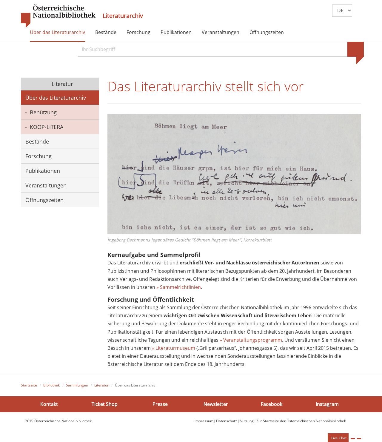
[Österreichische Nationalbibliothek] (58, 16)
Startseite (29, 385)
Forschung (138, 32)
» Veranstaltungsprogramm (251, 340)
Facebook (271, 404)
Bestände (105, 32)
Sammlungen (77, 385)
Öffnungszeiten (266, 32)
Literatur (61, 83)
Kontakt (49, 404)
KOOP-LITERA (46, 126)
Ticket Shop (105, 404)
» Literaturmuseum (174, 348)
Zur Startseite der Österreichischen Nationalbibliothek (301, 420)
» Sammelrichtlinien (178, 287)
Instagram (327, 404)
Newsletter (216, 404)
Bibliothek (51, 385)
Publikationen (176, 32)
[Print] (353, 438)
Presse (160, 404)
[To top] (359, 438)
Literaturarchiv (123, 16)
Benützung (43, 112)
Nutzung (247, 420)
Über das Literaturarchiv (57, 32)
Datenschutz (226, 420)
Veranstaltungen (220, 32)
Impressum (204, 420)
